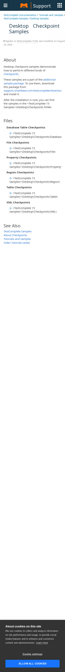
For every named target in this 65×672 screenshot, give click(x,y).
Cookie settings (33, 654)
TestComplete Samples (16, 18)
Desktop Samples (39, 18)
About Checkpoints (15, 235)
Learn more (42, 642)
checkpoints (11, 74)
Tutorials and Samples (51, 15)
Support (42, 6)
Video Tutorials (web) (17, 242)
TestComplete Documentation (20, 15)
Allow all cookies (32, 663)
